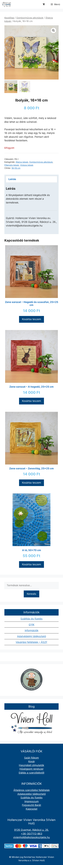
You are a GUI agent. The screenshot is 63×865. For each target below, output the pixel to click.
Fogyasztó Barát (31, 805)
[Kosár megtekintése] (44, 4)
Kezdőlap (9, 17)
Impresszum (31, 801)
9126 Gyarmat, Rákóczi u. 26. (31, 829)
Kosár (31, 761)
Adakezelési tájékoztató (31, 793)
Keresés (31, 593)
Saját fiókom (31, 757)
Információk (31, 630)
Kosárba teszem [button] (31, 319)
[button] (53, 30)
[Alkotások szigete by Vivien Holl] (6, 4)
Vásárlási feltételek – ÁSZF (31, 642)
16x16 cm (15, 168)
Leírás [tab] (12, 179)
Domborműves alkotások (29, 17)
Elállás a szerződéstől (31, 772)
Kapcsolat (31, 808)
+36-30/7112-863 (31, 833)
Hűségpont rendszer (31, 768)
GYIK (31, 624)
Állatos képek (22, 162)
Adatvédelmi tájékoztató (31, 636)
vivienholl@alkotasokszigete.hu (31, 837)
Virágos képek (26, 165)
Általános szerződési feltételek (31, 790)
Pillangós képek (11, 165)
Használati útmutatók (31, 765)
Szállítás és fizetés (31, 618)
